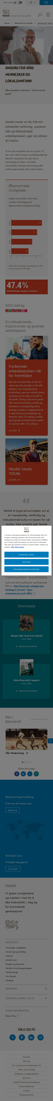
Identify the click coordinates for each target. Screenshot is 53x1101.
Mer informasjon (17, 547)
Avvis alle (27, 562)
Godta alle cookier (26, 555)
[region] (26, 550)
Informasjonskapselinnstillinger (26, 569)
